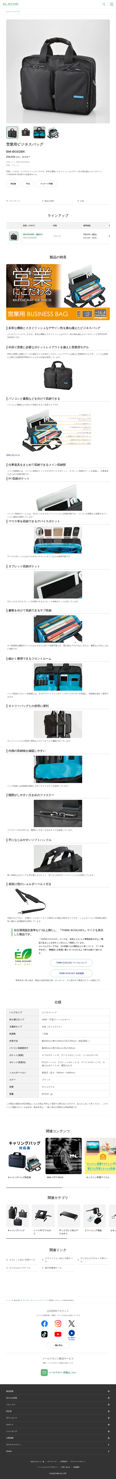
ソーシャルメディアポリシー (48, 1467)
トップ (8, 1300)
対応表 (13, 184)
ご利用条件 (63, 1461)
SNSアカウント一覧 (37, 1461)
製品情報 (17, 1300)
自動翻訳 (76, 1467)
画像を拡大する (13, 455)
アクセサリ (26, 1300)
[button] (58, 1404)
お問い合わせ (65, 1467)
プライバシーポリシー (77, 1461)
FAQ (28, 184)
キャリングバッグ (14, 11)
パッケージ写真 (46, 184)
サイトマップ (51, 1461)
